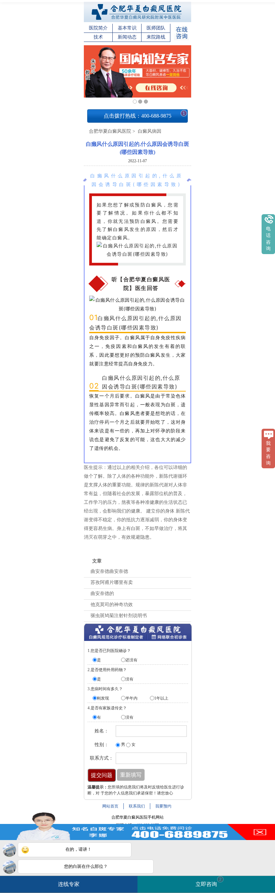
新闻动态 (127, 37)
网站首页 (110, 806)
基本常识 (127, 28)
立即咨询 (209, 882)
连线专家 (68, 884)
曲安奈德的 (102, 593)
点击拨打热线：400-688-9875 (144, 115)
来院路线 (156, 37)
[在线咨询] (181, 39)
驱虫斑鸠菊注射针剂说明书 (119, 615)
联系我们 (137, 806)
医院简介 (98, 28)
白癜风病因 (148, 131)
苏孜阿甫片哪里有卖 (112, 582)
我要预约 (163, 806)
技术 (98, 37)
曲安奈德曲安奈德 (109, 571)
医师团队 (156, 28)
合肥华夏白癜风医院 (110, 131)
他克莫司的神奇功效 (112, 604)
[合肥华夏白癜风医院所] (137, 20)
